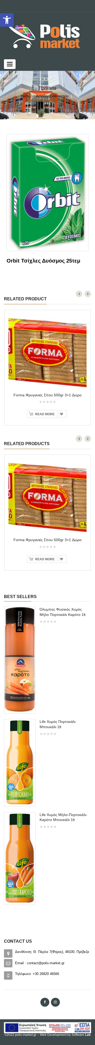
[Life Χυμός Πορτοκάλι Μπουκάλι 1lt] (19, 762)
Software (81, 1035)
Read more (45, 414)
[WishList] (63, 414)
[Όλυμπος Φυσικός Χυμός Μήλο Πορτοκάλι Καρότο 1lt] (19, 660)
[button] (7, 20)
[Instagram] (55, 1002)
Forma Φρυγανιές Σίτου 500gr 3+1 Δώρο (47, 395)
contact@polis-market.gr (45, 963)
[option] (47, 758)
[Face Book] (44, 1002)
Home (25, 96)
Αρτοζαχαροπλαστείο (52, 96)
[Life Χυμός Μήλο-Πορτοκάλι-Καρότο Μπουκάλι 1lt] (19, 858)
